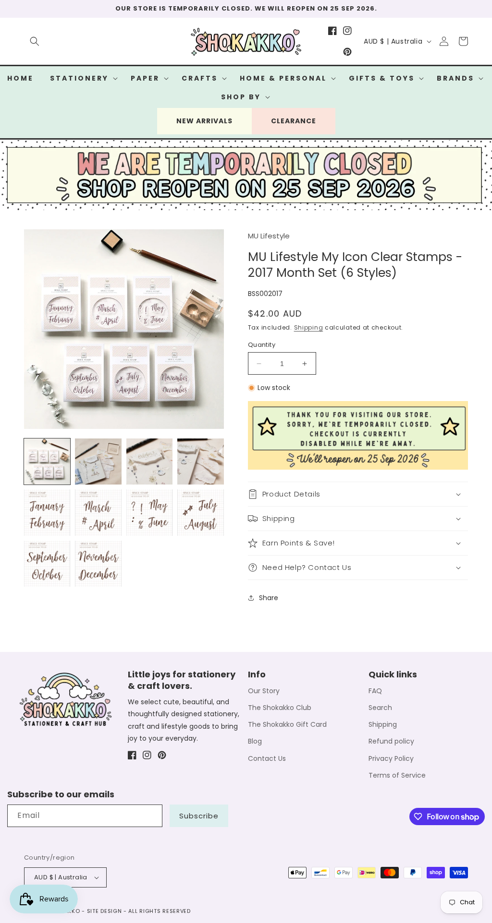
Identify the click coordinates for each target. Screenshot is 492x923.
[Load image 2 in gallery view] (98, 461)
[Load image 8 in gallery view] (200, 512)
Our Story (264, 691)
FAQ (375, 691)
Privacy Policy (391, 758)
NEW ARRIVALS (204, 121)
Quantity (261, 344)
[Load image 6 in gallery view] (98, 512)
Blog (255, 741)
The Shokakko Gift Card (287, 724)
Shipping (308, 327)
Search (380, 707)
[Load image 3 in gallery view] (149, 461)
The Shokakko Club (279, 707)
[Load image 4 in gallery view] (200, 461)
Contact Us (267, 758)
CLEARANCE (293, 121)
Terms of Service (397, 775)
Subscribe (199, 816)
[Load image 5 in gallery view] (47, 512)
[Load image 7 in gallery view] (149, 512)
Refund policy (391, 741)
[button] (34, 41)
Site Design (104, 911)
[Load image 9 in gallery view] (47, 564)
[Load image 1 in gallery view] (47, 461)
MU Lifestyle (269, 236)
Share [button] (268, 598)
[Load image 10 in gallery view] (98, 564)
